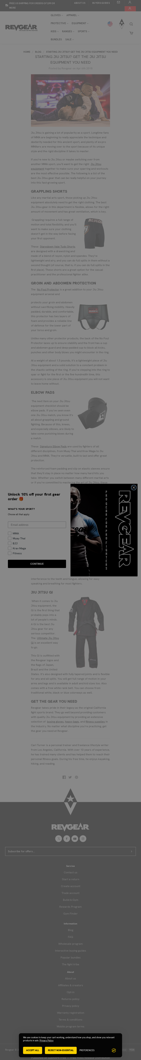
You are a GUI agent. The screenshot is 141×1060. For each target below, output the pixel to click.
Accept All (32, 1050)
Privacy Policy (46, 1040)
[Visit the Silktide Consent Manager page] (114, 1050)
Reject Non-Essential (61, 1050)
